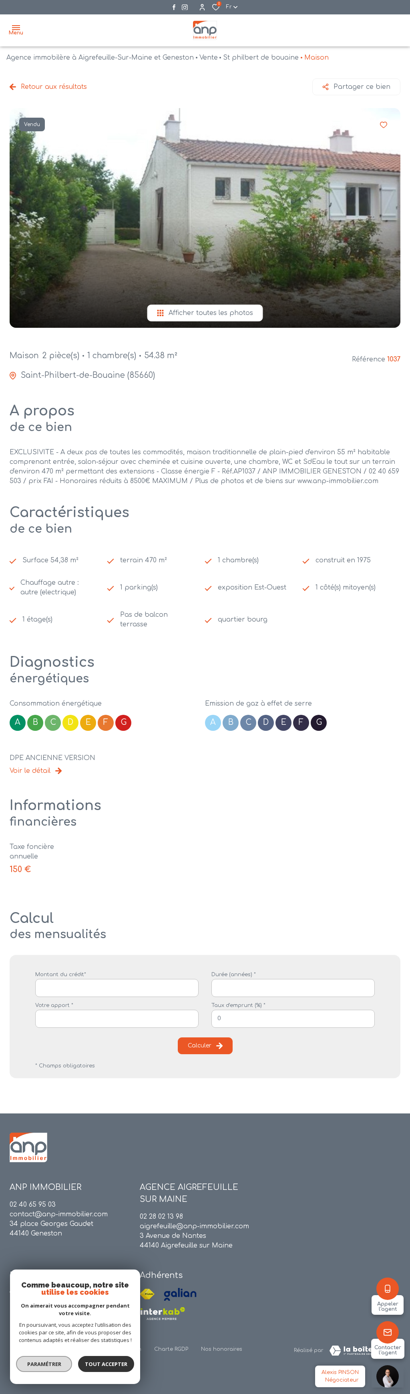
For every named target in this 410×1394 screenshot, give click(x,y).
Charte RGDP (171, 1349)
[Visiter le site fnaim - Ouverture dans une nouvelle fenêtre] (147, 1294)
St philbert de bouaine (261, 57)
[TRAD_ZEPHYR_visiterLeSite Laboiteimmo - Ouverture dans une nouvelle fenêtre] (362, 1351)
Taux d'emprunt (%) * (238, 1005)
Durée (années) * (233, 974)
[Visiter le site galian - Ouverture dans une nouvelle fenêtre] (180, 1294)
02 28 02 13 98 (161, 1216)
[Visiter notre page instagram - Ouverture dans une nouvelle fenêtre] (185, 7)
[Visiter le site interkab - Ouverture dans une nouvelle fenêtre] (162, 1313)
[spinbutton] (293, 1019)
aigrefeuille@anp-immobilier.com (194, 1226)
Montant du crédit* (60, 974)
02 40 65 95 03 (33, 1204)
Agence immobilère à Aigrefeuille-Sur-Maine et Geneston (100, 57)
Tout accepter (106, 1364)
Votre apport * (54, 1005)
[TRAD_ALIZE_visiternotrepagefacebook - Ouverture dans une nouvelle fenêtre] (174, 7)
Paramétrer (44, 1364)
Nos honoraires (221, 1349)
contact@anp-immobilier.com (59, 1214)
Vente (208, 57)
